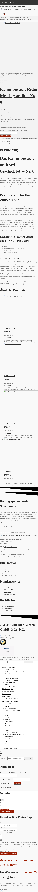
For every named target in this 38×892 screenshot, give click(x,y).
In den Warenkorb (6, 135)
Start (1, 17)
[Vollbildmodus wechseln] (2, 889)
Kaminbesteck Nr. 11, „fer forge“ (12, 423)
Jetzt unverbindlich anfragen (8, 853)
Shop (4, 17)
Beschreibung (7, 141)
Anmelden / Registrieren (10, 748)
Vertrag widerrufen (7, 811)
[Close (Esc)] (0, 80)
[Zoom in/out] (6, 80)
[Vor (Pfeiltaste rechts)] (2, 82)
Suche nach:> (3, 662)
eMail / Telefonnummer (6, 827)
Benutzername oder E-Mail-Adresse (13, 773)
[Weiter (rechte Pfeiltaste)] (2, 891)
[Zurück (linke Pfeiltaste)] (0, 891)
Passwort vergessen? (5, 787)
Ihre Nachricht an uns (6, 832)
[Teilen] (4, 889)
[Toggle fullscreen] (4, 80)
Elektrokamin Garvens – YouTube (9, 258)
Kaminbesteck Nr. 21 (9, 328)
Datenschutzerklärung (5, 532)
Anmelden (17, 783)
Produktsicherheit (8, 143)
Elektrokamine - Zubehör (13, 17)
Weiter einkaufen (4, 809)
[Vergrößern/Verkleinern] (0, 889)
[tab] (21, 141)
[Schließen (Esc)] (6, 889)
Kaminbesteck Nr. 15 (9, 376)
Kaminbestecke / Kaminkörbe (29, 138)
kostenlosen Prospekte (27, 208)
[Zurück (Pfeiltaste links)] (0, 82)
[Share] (2, 80)
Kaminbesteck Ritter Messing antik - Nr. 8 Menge (13, 130)
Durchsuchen (28, 662)
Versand (5, 115)
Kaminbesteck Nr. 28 (9, 471)
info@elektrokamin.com (10, 547)
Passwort (6, 779)
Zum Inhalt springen (19, 6)
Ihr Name (2, 823)
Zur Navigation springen (7, 6)
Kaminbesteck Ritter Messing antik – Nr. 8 (19, 95)
